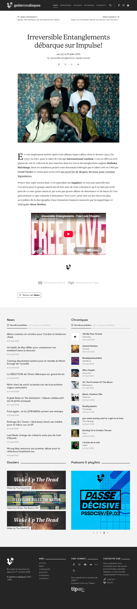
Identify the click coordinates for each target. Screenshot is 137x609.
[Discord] (85, 564)
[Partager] (78, 64)
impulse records (82, 58)
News (55, 5)
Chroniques (65, 5)
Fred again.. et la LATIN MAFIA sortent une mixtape (35, 411)
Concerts (101, 5)
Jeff (61, 54)
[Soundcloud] (90, 564)
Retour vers (31, 295)
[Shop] (128, 5)
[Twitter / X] (65, 64)
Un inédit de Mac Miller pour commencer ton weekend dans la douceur (31, 349)
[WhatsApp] (71, 64)
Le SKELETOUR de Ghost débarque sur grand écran (35, 374)
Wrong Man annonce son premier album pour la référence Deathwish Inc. (33, 450)
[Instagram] (123, 5)
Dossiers (77, 5)
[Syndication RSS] (74, 570)
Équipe (110, 583)
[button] (93, 532)
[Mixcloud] (96, 564)
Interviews (89, 5)
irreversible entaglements (62, 58)
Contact (111, 579)
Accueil (42, 563)
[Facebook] (119, 5)
